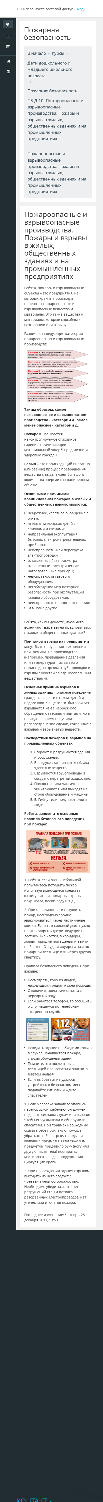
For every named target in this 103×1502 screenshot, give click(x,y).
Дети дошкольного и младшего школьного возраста (50, 69)
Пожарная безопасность (53, 91)
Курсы (58, 53)
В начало (37, 53)
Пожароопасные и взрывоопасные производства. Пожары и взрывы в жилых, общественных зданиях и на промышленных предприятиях (57, 172)
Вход (80, 9)
